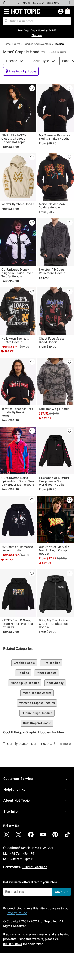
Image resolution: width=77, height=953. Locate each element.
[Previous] (4, 3)
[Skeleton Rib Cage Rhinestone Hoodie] (55, 242)
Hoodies (23, 672)
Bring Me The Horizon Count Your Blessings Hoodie (54, 624)
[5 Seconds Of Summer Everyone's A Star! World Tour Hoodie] (55, 450)
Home (7, 43)
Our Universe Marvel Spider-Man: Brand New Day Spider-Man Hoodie (17, 481)
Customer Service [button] (18, 779)
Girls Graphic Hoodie (37, 723)
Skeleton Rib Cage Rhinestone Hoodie (52, 271)
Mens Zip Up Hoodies (24, 683)
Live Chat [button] (46, 848)
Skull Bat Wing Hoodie (54, 409)
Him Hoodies (51, 662)
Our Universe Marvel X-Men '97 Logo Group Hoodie (54, 550)
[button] (6, 11)
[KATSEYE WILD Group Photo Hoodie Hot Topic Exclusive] (18, 593)
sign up (61, 891)
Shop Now (53, 2)
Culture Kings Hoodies (37, 713)
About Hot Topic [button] (16, 800)
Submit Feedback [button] (34, 867)
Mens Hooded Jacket (37, 693)
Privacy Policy (17, 913)
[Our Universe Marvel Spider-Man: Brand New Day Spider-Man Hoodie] (18, 450)
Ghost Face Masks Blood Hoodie (52, 340)
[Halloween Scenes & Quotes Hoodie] (18, 311)
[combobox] (37, 21)
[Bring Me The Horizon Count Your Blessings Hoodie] (55, 593)
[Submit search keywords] (6, 20)
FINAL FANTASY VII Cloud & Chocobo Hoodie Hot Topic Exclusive (14, 138)
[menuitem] (67, 11)
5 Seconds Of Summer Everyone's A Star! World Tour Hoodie (54, 481)
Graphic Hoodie (24, 662)
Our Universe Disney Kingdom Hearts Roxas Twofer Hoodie (17, 273)
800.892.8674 (12, 944)
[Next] (70, 3)
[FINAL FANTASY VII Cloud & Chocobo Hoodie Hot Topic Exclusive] (18, 108)
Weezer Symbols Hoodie (17, 204)
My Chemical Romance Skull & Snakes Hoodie (54, 136)
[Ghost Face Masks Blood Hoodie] (55, 311)
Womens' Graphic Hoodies (37, 703)
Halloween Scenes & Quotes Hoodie (15, 340)
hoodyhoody (55, 683)
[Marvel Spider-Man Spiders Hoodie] (55, 177)
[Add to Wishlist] (32, 88)
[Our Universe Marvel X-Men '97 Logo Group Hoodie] (55, 519)
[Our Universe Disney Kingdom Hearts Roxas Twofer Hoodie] (18, 242)
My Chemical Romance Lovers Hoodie (17, 548)
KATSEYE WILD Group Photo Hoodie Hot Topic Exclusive (17, 624)
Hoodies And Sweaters (37, 43)
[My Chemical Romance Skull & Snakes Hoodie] (55, 108)
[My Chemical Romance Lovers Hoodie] (18, 519)
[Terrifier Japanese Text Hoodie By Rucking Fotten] (18, 381)
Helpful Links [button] (14, 789)
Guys (17, 43)
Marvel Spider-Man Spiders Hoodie (52, 205)
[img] (6, 834)
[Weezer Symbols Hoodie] (18, 177)
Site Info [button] (10, 811)
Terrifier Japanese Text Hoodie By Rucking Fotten (17, 412)
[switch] (21, 71)
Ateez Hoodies (46, 672)
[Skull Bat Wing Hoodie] (55, 381)
